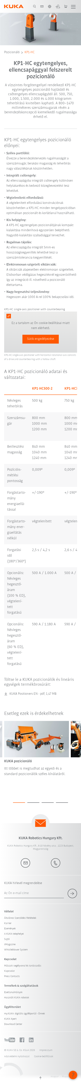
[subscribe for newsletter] (72, 893)
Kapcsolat (9, 971)
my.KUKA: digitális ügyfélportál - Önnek (24, 1013)
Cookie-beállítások (43, 1056)
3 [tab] (48, 802)
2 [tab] (33, 802)
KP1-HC (29, 52)
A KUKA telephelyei (14, 934)
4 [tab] (62, 802)
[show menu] (73, 6)
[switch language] (49, 6)
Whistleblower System (16, 949)
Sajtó (7, 939)
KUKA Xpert (10, 1019)
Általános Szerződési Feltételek (20, 918)
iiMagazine (9, 944)
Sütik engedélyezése (40, 339)
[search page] (34, 6)
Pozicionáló (12, 52)
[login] (57, 6)
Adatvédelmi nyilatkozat (17, 1056)
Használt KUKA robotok (16, 997)
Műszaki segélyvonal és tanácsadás (22, 965)
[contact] (42, 6)
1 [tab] (19, 802)
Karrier (7, 923)
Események (10, 928)
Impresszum (45, 1050)
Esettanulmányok (13, 992)
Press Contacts (12, 976)
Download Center (13, 1024)
